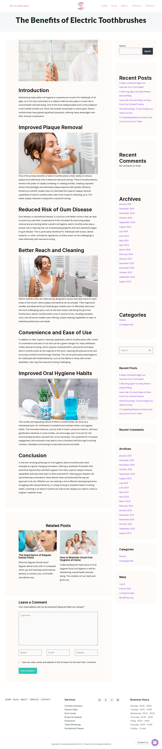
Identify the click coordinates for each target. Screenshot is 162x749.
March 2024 (124, 249)
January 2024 (125, 258)
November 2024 (126, 213)
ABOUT (124, 5)
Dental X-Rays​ (71, 709)
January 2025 (125, 204)
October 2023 (125, 272)
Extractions (70, 720)
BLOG (114, 5)
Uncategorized (126, 324)
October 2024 (125, 217)
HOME (104, 5)
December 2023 (126, 263)
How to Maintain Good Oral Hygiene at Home (76, 558)
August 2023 (125, 281)
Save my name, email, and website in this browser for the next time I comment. (59, 662)
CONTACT (150, 5)
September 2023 (127, 277)
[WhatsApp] (112, 700)
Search (122, 45)
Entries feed (125, 588)
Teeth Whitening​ (73, 724)
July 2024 (123, 231)
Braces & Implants (73, 717)
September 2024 (127, 222)
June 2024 (124, 236)
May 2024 (123, 240)
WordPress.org (126, 597)
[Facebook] (118, 700)
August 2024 (125, 226)
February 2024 (126, 254)
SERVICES (136, 5)
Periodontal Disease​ (74, 728)
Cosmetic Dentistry (74, 705)
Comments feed (126, 593)
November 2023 (126, 267)
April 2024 (124, 245)
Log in (122, 584)
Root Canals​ (70, 713)
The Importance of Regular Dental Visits (35, 556)
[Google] (99, 700)
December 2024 (126, 208)
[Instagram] (106, 700)
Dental (122, 320)
